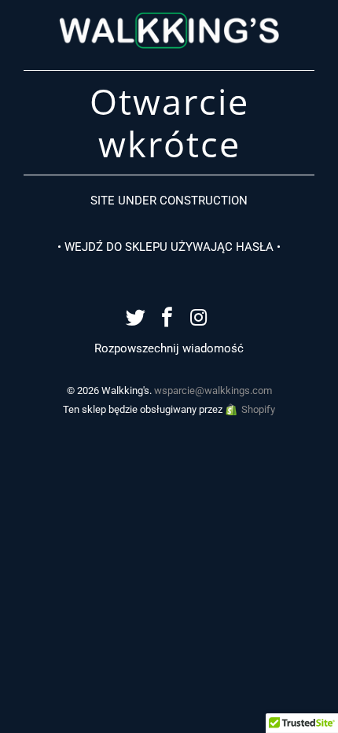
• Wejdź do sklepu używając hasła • (169, 247)
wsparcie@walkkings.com (213, 390)
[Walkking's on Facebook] (167, 319)
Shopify (258, 409)
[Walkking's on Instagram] (199, 319)
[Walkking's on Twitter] (136, 319)
